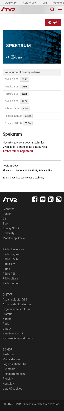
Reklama (8, 354)
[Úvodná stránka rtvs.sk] (8, 9)
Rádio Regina (11, 254)
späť (55, 22)
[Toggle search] (52, 10)
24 (4, 218)
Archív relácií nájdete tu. (18, 151)
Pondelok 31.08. (17, 115)
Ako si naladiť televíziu (17, 304)
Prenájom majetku (14, 373)
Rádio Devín (10, 259)
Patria (6, 269)
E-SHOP (7, 349)
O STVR (7, 294)
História (7, 314)
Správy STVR (30, 2)
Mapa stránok (11, 359)
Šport (6, 223)
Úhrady (7, 328)
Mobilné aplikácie (14, 238)
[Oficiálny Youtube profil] (42, 199)
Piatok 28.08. (15, 79)
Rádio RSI (9, 273)
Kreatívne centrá (13, 333)
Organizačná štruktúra (17, 309)
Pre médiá (9, 369)
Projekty (8, 378)
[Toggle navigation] (60, 10)
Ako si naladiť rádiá (15, 299)
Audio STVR (12, 2)
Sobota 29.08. (16, 108)
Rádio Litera (10, 278)
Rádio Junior (11, 283)
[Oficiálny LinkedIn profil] (50, 199)
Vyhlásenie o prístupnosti (18, 338)
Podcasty (8, 233)
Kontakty (8, 383)
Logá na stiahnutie (14, 364)
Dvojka (7, 214)
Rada (6, 323)
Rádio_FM (9, 264)
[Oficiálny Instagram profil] (58, 199)
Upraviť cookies (12, 388)
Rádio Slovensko (13, 249)
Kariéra (7, 319)
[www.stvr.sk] (10, 199)
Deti (44, 2)
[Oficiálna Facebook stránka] (34, 199)
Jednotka (8, 209)
